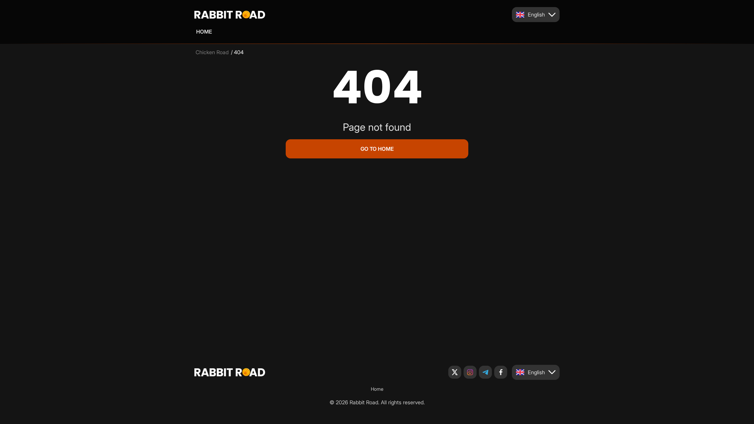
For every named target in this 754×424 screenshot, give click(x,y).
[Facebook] (500, 372)
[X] (454, 372)
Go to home (377, 149)
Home (204, 32)
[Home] (229, 15)
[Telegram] (485, 372)
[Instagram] (470, 372)
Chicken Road (212, 52)
